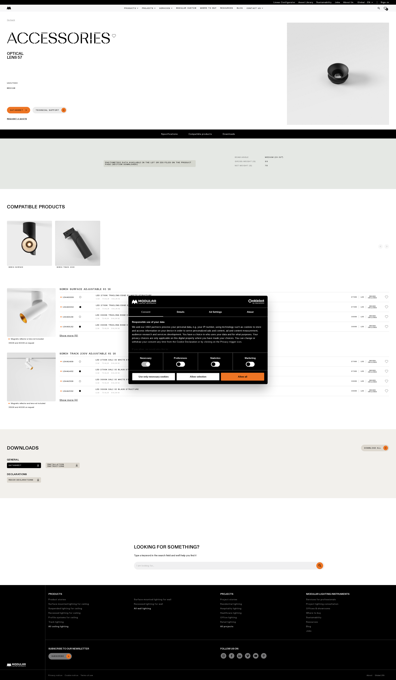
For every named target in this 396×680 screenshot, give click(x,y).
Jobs (337, 2)
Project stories (228, 599)
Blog (308, 626)
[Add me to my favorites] (114, 36)
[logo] (9, 8)
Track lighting (56, 622)
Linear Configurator (284, 2)
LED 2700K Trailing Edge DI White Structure (124, 295)
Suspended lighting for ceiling (65, 608)
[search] (319, 565)
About (369, 675)
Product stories (57, 599)
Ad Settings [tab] (215, 312)
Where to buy (313, 613)
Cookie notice (71, 675)
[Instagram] (223, 656)
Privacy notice (55, 675)
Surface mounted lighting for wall (152, 599)
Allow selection (198, 376)
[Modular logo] (16, 666)
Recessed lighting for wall (148, 604)
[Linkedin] (239, 656)
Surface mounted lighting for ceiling (68, 604)
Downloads (229, 134)
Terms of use (87, 675)
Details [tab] (180, 312)
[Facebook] (231, 656)
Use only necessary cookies (154, 376)
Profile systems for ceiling (63, 617)
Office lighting (228, 617)
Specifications (169, 134)
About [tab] (250, 312)
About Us (348, 2)
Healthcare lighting (231, 613)
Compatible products (200, 134)
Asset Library (305, 2)
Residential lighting (231, 604)
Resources (312, 622)
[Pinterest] (263, 656)
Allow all (242, 376)
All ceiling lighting (58, 626)
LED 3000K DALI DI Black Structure (117, 389)
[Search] (378, 8)
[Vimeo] (247, 656)
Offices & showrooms (318, 608)
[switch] (180, 364)
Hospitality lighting (230, 608)
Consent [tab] (146, 312)
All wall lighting (142, 608)
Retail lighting (228, 622)
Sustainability (324, 2)
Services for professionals (321, 599)
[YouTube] (255, 656)
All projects (226, 626)
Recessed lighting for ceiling (64, 613)
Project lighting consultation (322, 604)
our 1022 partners (151, 327)
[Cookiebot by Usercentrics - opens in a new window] (250, 301)
